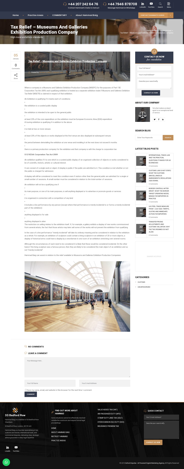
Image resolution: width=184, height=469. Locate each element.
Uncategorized (165, 30)
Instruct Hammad (59, 436)
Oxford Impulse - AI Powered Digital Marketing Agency (144, 463)
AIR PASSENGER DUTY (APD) (109, 414)
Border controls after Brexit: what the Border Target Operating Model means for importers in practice (159, 193)
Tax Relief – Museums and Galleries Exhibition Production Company (67, 61)
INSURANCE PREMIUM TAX (108, 426)
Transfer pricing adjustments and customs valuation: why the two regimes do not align (159, 227)
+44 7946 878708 (122, 4)
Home (53, 428)
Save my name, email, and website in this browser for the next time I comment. (59, 390)
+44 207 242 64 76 (83, 4)
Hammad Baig (152, 30)
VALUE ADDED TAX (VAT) (108, 410)
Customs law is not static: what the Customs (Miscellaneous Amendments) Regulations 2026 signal (160, 176)
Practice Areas (58, 441)
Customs (141, 282)
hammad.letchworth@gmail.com (51, 72)
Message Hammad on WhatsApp (121, 8)
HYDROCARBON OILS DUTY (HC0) (111, 422)
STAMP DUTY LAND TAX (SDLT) (110, 418)
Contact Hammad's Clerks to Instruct (83, 8)
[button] (6, 462)
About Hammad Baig (60, 432)
